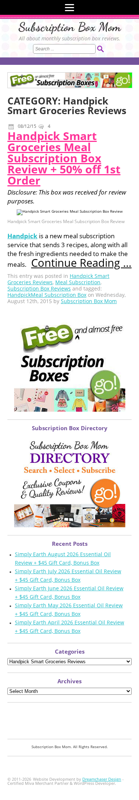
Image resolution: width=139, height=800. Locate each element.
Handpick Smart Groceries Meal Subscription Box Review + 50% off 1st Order (63, 158)
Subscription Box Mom (70, 27)
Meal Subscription (77, 282)
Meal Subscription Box (58, 294)
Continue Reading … (81, 262)
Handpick (22, 236)
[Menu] (69, 7)
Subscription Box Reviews (39, 288)
